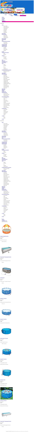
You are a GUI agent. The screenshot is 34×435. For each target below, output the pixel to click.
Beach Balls (5, 78)
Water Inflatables (4, 171)
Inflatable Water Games (7, 83)
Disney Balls (5, 123)
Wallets (3, 90)
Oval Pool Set (2, 277)
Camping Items (4, 108)
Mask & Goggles (4, 46)
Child (4, 215)
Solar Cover (5, 106)
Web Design (15, 431)
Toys (2, 63)
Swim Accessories (4, 61)
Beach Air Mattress (6, 77)
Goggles (5, 47)
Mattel (4, 64)
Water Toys (3, 186)
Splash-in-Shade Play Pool (4, 236)
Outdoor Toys (4, 91)
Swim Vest (5, 185)
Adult (4, 214)
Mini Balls (5, 30)
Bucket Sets (5, 35)
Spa (2, 157)
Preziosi (5, 65)
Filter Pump (5, 197)
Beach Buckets (4, 34)
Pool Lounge (5, 84)
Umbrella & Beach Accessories (6, 167)
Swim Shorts (4, 62)
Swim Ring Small (6, 86)
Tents (4, 212)
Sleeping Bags (6, 111)
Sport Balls (5, 32)
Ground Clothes (6, 198)
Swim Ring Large (6, 85)
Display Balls (6, 28)
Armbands (5, 172)
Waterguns (3, 89)
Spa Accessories (6, 107)
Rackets (5, 54)
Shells (3, 216)
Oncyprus (19, 431)
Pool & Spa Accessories (5, 96)
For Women (5, 156)
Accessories (5, 42)
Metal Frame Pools (6, 94)
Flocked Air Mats (4, 44)
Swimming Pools (4, 92)
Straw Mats (3, 158)
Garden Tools (6, 36)
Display (5, 67)
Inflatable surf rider (6, 82)
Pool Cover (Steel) (6, 104)
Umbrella (5, 169)
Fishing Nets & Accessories (6, 41)
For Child (5, 56)
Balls (4, 53)
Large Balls (5, 29)
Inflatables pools (4, 45)
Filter (4, 196)
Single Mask (5, 49)
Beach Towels (4, 38)
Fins (2, 40)
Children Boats (6, 80)
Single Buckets (6, 37)
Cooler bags (5, 109)
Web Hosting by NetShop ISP (24, 431)
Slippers (3, 55)
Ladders (5, 199)
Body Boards (4, 39)
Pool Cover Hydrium (7, 105)
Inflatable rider (6, 81)
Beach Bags (4, 33)
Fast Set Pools (6, 93)
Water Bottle (4, 170)
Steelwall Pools (6, 95)
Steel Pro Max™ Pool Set (4, 338)
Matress (5, 110)
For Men (5, 155)
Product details (2, 284)
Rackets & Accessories (5, 52)
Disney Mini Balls (6, 124)
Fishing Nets (5, 43)
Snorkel (5, 50)
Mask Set (5, 48)
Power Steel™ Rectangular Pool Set (5, 421)
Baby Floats (5, 76)
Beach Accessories (6, 168)
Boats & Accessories (7, 79)
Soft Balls (5, 31)
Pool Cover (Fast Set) (7, 103)
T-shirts (3, 213)
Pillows (5, 113)
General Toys (6, 166)
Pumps (3, 51)
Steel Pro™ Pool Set (3, 298)
